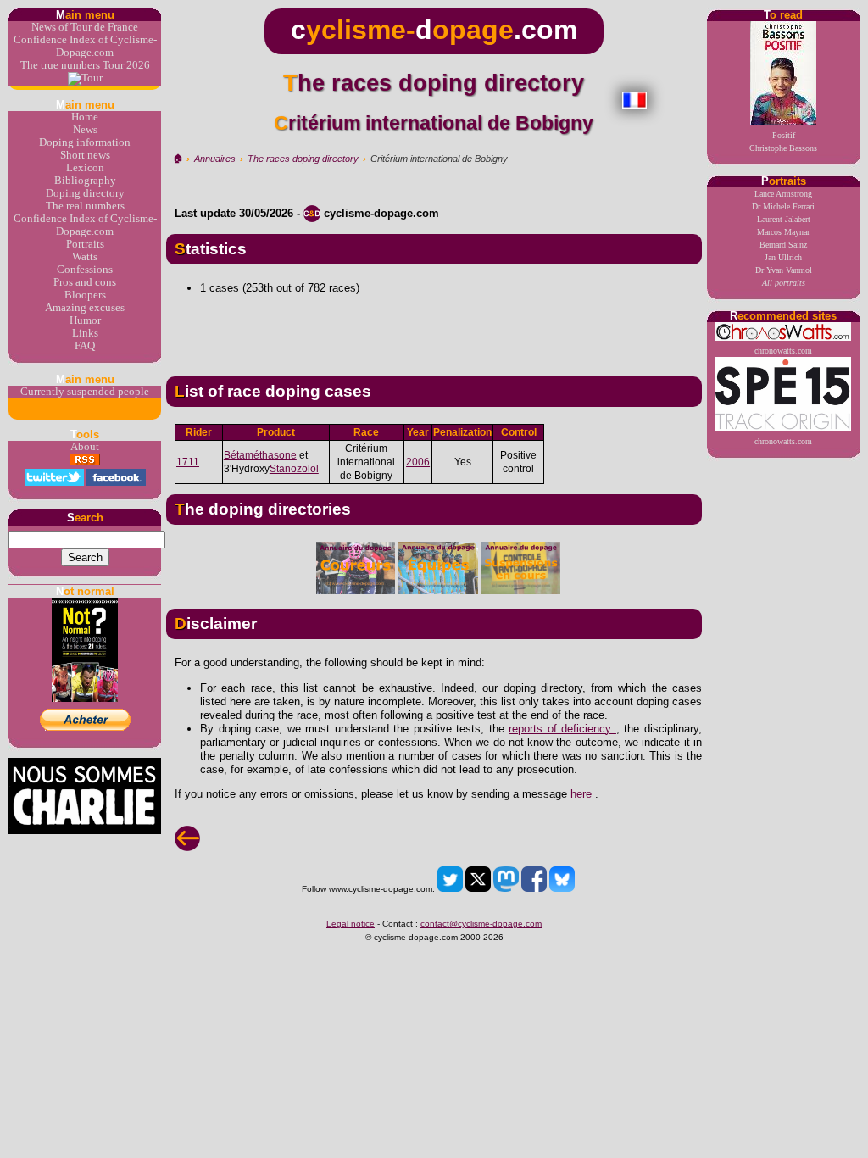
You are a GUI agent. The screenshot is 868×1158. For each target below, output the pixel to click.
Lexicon (85, 168)
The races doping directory (303, 158)
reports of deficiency (562, 728)
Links (85, 333)
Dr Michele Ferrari (783, 206)
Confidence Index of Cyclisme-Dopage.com (85, 46)
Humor (85, 320)
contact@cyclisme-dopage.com (481, 923)
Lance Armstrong (783, 193)
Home (84, 117)
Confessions (85, 270)
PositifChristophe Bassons (783, 142)
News (85, 130)
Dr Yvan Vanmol (783, 270)
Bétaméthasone (260, 455)
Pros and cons (84, 282)
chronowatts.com (783, 350)
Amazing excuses (85, 308)
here (582, 794)
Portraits (85, 244)
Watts (84, 257)
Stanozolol (294, 469)
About (84, 447)
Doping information (85, 142)
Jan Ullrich (783, 257)
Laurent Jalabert (783, 219)
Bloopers (85, 295)
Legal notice (350, 923)
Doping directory (85, 193)
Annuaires (215, 158)
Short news (85, 155)
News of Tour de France (84, 27)
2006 (418, 462)
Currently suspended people (84, 392)
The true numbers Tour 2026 (85, 65)
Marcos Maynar (783, 232)
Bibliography (85, 181)
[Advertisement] (434, 328)
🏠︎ (177, 158)
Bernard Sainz (783, 244)
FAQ (85, 346)
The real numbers (85, 206)
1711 (187, 462)
